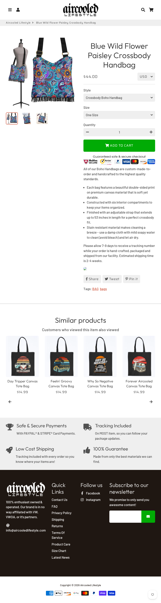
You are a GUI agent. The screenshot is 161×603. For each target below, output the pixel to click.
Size (86, 107)
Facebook (92, 493)
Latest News (61, 557)
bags (103, 289)
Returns (57, 526)
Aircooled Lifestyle (18, 23)
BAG (95, 289)
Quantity (89, 125)
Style (87, 90)
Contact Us (59, 500)
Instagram (93, 500)
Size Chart (59, 551)
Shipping (58, 519)
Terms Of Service (58, 535)
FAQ (55, 506)
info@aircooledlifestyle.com (26, 530)
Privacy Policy (61, 513)
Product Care (61, 544)
